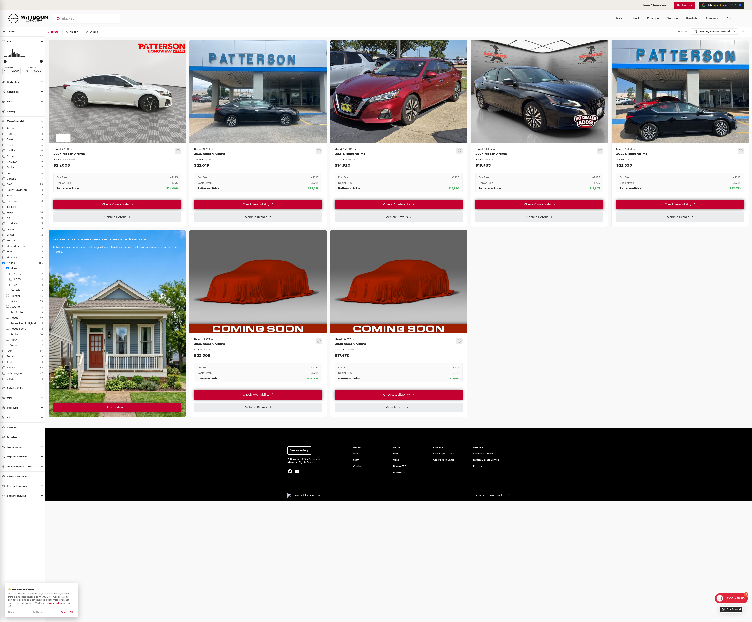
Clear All (53, 31)
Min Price (8, 68)
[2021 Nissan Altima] (398, 170)
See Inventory (299, 450)
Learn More (115, 407)
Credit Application (443, 453)
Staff (356, 459)
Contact (358, 466)
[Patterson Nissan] (28, 18)
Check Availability (115, 204)
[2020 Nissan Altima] (398, 360)
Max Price (31, 68)
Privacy (479, 495)
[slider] (5, 61)
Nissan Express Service (486, 459)
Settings (38, 612)
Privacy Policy (54, 603)
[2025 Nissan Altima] (257, 170)
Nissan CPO (400, 466)
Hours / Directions (654, 5)
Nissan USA (399, 472)
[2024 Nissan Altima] (117, 170)
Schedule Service (483, 453)
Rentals (692, 18)
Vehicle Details (115, 217)
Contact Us (684, 5)
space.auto (316, 495)
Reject (11, 612)
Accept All (67, 612)
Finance (653, 18)
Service (672, 18)
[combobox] (82, 18)
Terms (490, 495)
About (731, 18)
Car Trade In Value (443, 459)
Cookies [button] (502, 495)
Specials (712, 18)
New (619, 18)
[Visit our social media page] (289, 472)
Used (635, 18)
